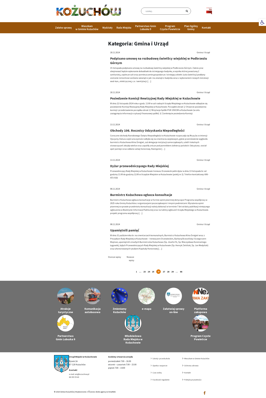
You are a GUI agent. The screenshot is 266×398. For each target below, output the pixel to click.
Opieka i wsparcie (160, 365)
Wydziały (107, 27)
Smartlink (112, 392)
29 (172, 271)
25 (153, 271)
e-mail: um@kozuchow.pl (79, 374)
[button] (262, 22)
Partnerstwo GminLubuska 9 (145, 28)
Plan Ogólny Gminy (191, 28)
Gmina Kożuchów (67, 392)
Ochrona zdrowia (191, 365)
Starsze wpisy (114, 257)
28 (168, 271)
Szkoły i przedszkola (161, 358)
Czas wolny (157, 372)
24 (149, 271)
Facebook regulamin (161, 379)
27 (164, 271)
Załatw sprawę (63, 27)
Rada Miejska (123, 27)
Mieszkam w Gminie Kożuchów (87, 28)
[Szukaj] (183, 11)
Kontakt (206, 27)
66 (181, 271)
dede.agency (101, 392)
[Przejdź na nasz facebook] (204, 393)
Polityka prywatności (192, 379)
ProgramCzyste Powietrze (170, 28)
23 (144, 271)
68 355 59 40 (74, 377)
